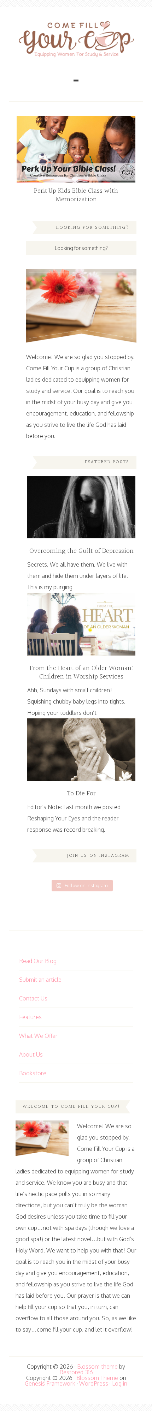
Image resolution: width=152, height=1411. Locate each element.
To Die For (81, 793)
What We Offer (38, 1035)
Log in (119, 1383)
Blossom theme (97, 1366)
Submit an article (40, 979)
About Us (31, 1054)
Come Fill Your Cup (76, 40)
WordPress (93, 1383)
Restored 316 (76, 1372)
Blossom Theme (97, 1377)
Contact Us (33, 998)
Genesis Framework (50, 1383)
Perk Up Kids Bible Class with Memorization (76, 195)
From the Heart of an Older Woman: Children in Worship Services (81, 672)
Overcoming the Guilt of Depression (81, 551)
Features (30, 1017)
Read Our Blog (38, 960)
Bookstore (32, 1073)
